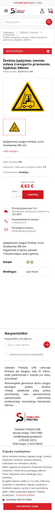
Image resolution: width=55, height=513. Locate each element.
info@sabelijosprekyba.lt (24, 230)
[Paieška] (49, 22)
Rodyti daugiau (10, 151)
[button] (27, 500)
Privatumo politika (25, 495)
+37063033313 (19, 222)
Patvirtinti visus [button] (27, 506)
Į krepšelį (32, 194)
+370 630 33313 (21, 2)
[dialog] (27, 479)
